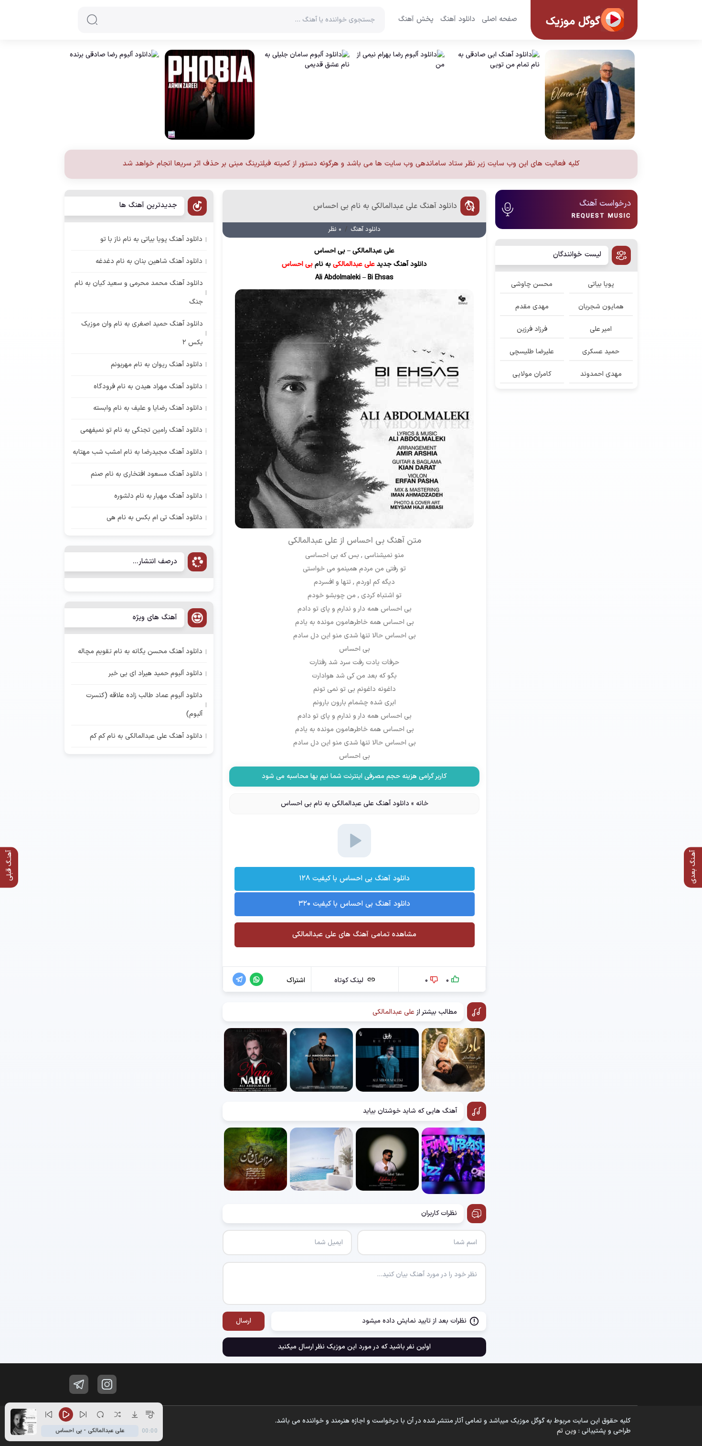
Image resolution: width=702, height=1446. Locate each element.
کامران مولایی (532, 374)
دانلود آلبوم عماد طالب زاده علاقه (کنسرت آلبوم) (144, 704)
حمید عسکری (600, 352)
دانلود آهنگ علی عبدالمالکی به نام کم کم (146, 736)
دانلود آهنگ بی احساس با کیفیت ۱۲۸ (354, 878)
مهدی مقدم (532, 307)
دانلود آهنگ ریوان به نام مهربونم (156, 365)
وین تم (566, 1431)
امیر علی (601, 329)
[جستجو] (92, 19)
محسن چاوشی (532, 284)
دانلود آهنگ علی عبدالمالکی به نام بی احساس (385, 206)
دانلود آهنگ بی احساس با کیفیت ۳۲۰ (354, 903)
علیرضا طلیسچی (532, 352)
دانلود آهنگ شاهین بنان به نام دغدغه (149, 261)
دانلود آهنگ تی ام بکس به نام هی (154, 518)
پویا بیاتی (601, 284)
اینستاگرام (107, 1384)
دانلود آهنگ (457, 19)
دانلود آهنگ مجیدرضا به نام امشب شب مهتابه (137, 452)
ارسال (243, 1321)
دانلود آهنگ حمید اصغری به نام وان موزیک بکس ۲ (142, 333)
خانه (422, 804)
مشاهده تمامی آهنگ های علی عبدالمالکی (354, 934)
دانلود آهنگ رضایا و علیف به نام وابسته (147, 408)
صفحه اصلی (499, 19)
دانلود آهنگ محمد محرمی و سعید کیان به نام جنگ (138, 292)
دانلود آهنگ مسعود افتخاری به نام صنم (146, 474)
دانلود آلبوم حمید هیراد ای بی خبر (155, 673)
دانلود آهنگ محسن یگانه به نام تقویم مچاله (140, 651)
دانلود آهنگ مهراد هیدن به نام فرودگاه (148, 387)
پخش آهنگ (416, 19)
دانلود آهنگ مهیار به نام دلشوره (158, 496)
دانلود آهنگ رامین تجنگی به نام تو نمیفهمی (141, 430)
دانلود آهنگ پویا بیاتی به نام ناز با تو (151, 239)
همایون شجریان (601, 307)
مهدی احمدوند (601, 374)
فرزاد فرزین (532, 329)
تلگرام (78, 1384)
